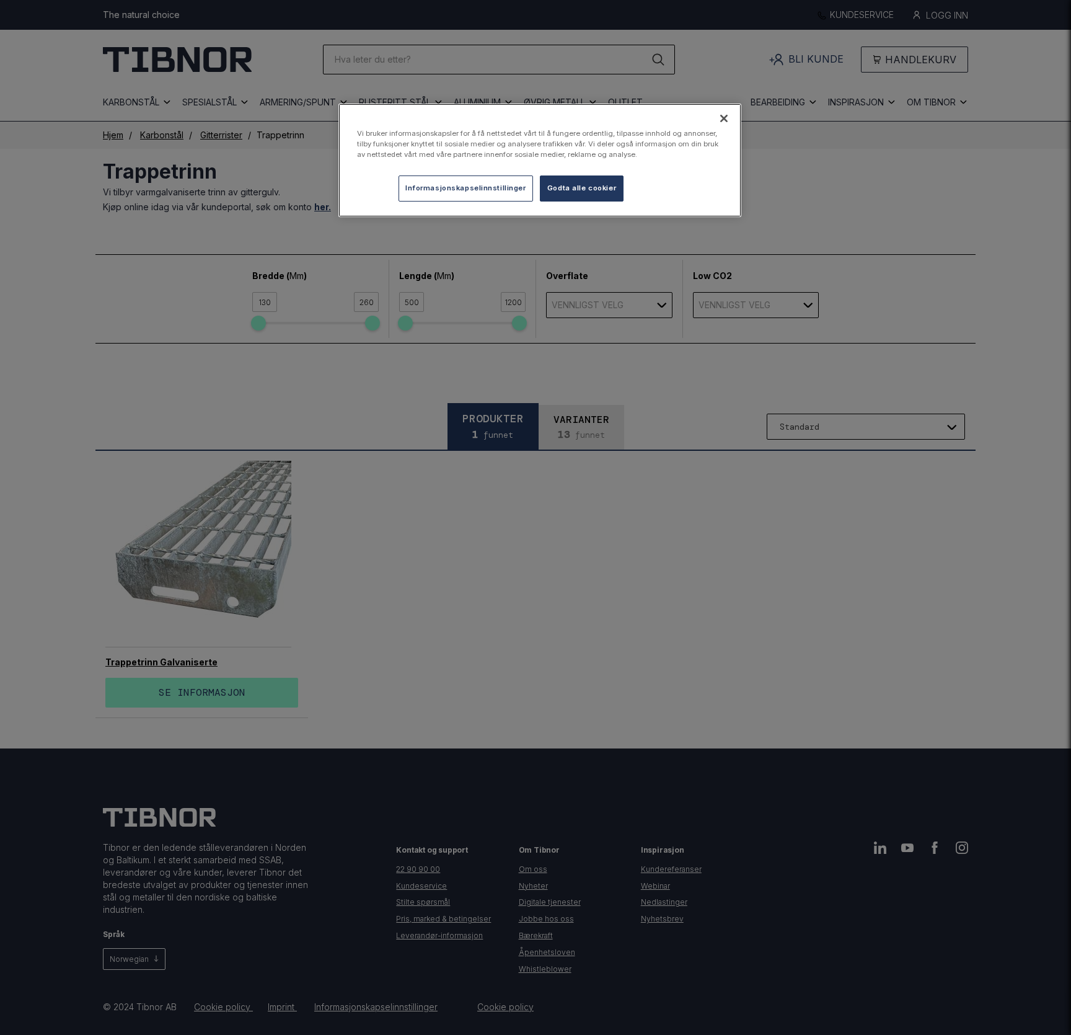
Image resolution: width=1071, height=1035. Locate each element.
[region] (539, 160)
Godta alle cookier (581, 188)
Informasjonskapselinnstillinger (465, 188)
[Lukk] (724, 118)
